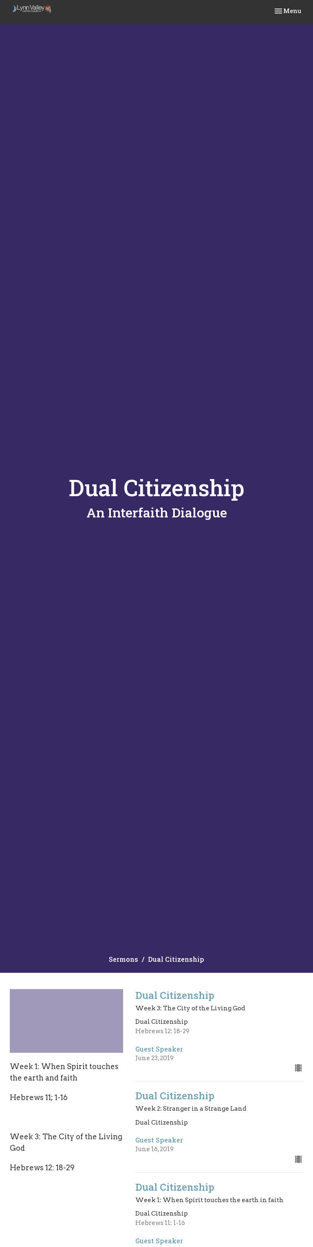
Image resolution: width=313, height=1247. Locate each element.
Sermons (123, 959)
